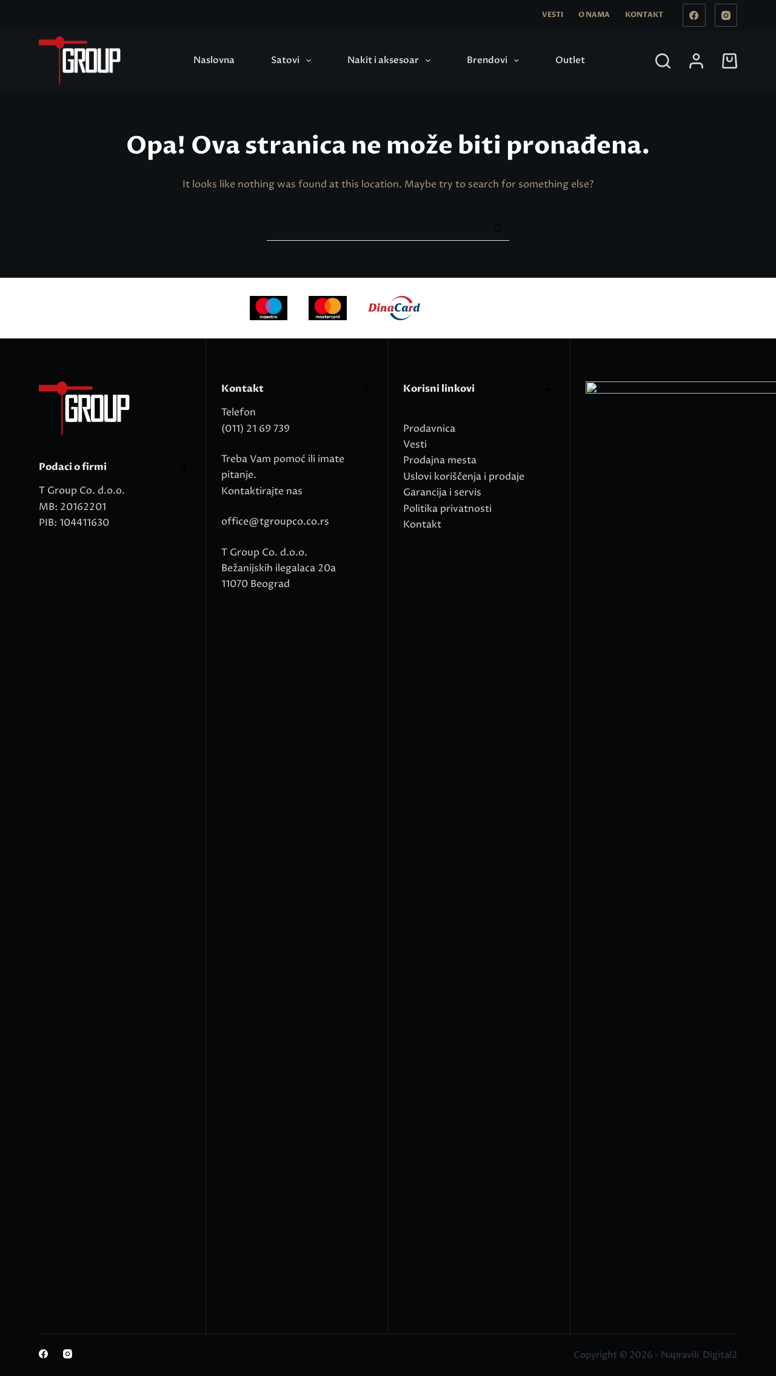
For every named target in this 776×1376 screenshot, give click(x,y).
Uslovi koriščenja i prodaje (463, 476)
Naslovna (214, 60)
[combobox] (376, 228)
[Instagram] (726, 15)
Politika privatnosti (447, 508)
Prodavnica (429, 428)
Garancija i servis (442, 492)
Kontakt (644, 14)
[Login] (696, 61)
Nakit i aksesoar (383, 60)
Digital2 (720, 1355)
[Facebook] (694, 15)
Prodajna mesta (440, 460)
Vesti (552, 14)
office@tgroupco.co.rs (275, 521)
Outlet (570, 60)
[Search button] (497, 228)
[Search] (663, 61)
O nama (594, 14)
